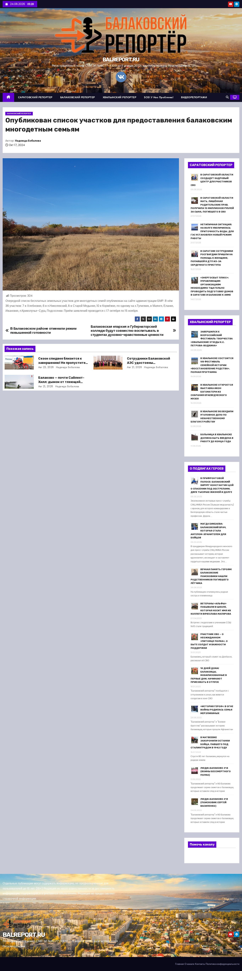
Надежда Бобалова (28, 140)
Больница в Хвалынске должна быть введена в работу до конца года (216, 438)
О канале (189, 964)
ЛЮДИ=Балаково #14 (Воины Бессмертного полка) (215, 771)
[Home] (8, 97)
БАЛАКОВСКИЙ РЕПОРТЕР (77, 97)
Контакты (200, 964)
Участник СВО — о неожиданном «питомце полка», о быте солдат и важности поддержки (209, 641)
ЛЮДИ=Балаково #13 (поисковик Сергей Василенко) (214, 802)
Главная (179, 964)
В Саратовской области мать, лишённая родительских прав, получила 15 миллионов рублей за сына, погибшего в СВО (212, 205)
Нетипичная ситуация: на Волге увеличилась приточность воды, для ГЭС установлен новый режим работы (212, 231)
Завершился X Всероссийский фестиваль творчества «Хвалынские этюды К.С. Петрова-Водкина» (212, 338)
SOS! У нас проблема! (158, 97)
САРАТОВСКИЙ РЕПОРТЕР (35, 97)
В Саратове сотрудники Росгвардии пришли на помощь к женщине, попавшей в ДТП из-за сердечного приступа (212, 258)
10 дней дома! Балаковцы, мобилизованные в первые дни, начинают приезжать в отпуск (209, 675)
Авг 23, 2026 (46, 367)
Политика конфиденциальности (222, 964)
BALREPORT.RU (121, 59)
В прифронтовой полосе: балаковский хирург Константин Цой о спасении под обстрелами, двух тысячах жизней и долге (212, 485)
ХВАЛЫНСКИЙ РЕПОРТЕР (119, 97)
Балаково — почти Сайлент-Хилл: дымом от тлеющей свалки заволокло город (61, 382)
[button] (227, 97)
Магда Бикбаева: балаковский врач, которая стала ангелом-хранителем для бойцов (208, 530)
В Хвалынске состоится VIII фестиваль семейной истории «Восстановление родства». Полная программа (212, 365)
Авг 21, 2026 (134, 367)
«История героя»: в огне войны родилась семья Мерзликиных (216, 710)
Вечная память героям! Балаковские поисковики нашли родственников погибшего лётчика (211, 576)
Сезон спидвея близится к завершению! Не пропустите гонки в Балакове (62, 363)
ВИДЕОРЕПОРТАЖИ (194, 97)
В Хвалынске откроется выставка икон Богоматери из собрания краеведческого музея (212, 392)
